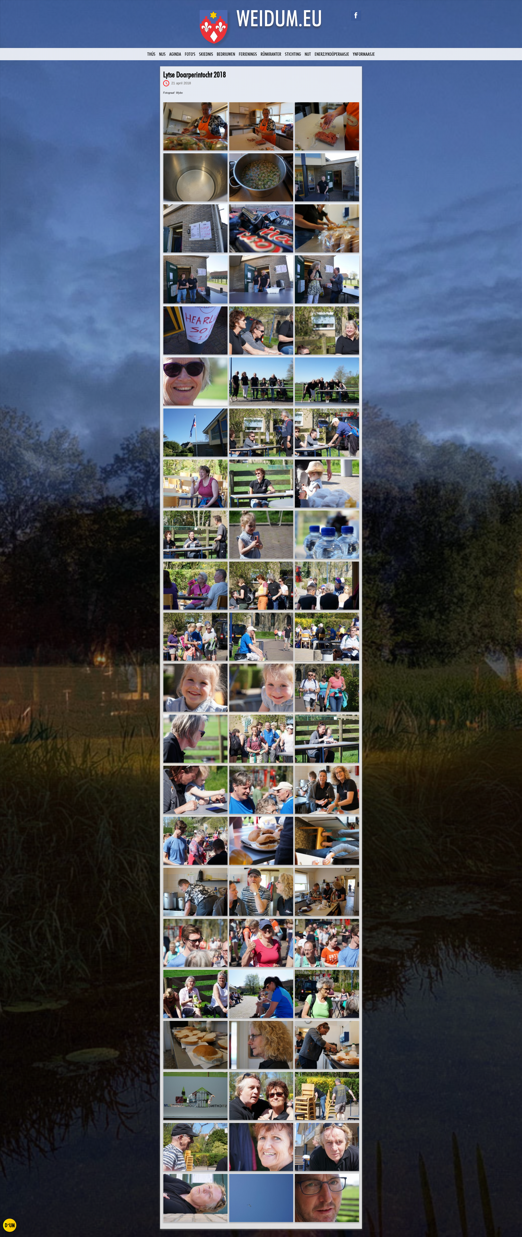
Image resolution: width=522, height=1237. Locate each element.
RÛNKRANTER (271, 54)
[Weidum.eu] (261, 29)
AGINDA (175, 54)
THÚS (151, 54)
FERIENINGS (248, 54)
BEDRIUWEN (226, 54)
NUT (308, 54)
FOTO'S (190, 54)
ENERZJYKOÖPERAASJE (332, 54)
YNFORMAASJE (364, 54)
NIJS (162, 54)
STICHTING (293, 54)
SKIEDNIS (206, 54)
